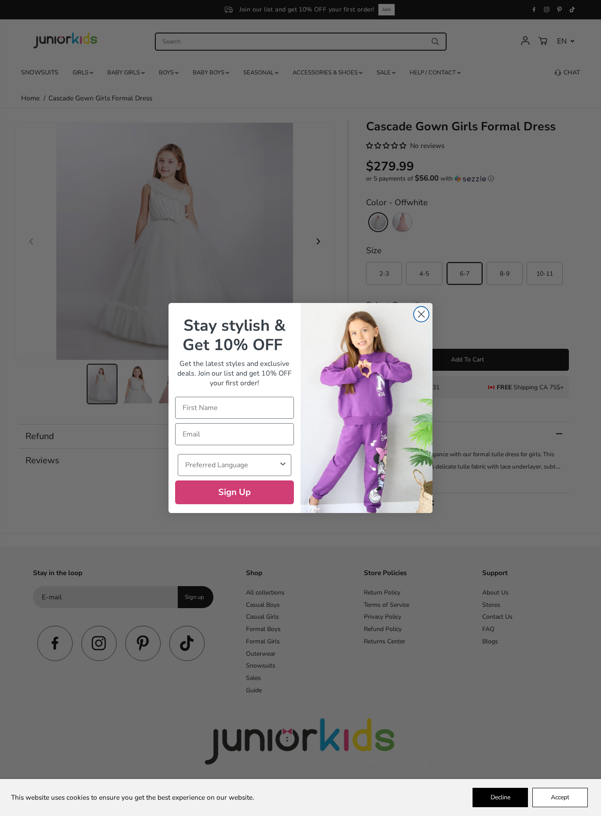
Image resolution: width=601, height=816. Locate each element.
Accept (560, 797)
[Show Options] (283, 465)
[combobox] (232, 465)
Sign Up (234, 492)
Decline (500, 797)
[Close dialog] (421, 314)
